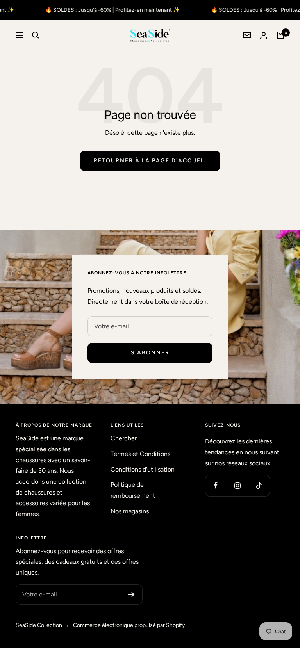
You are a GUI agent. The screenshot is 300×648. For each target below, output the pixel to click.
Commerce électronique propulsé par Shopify (129, 625)
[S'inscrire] (131, 594)
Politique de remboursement (133, 490)
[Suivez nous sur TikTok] (259, 485)
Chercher (124, 438)
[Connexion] (263, 35)
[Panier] (280, 35)
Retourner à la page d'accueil (150, 160)
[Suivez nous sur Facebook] (216, 485)
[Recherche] (35, 35)
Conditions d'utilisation (143, 469)
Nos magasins (130, 511)
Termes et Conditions (140, 454)
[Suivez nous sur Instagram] (237, 485)
